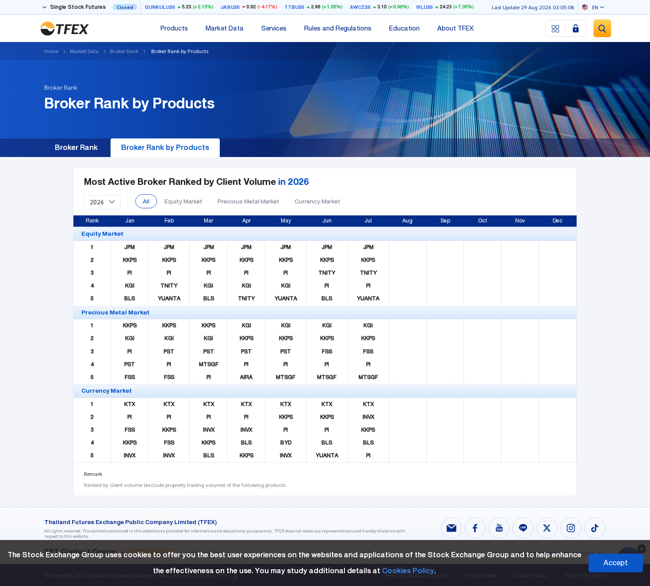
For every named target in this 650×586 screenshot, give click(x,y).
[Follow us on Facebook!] (475, 528)
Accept (616, 562)
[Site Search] (602, 28)
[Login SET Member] (576, 28)
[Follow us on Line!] (523, 528)
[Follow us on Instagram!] (571, 528)
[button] (102, 202)
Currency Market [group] (317, 201)
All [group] (146, 201)
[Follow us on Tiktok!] (595, 528)
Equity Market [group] (183, 201)
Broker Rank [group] (76, 147)
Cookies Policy (408, 570)
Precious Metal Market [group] (248, 201)
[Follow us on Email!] (451, 528)
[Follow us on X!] (547, 528)
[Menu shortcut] (556, 28)
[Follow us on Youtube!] (499, 528)
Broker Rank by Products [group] (165, 147)
